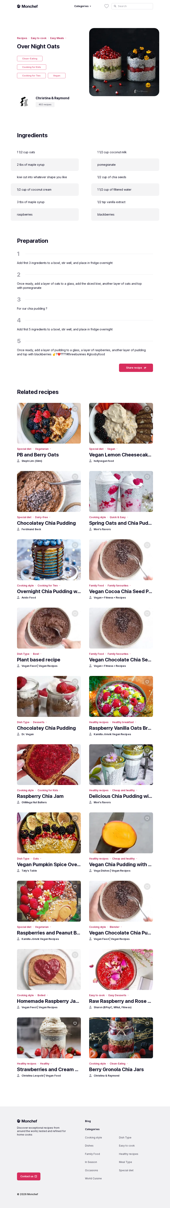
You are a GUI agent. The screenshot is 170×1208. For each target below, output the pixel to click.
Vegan (56, 75)
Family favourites (118, 585)
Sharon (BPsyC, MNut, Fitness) (113, 1007)
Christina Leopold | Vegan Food (41, 1075)
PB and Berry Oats (38, 455)
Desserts (38, 722)
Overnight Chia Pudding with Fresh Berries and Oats (49, 591)
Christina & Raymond (106, 1075)
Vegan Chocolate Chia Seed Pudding (121, 660)
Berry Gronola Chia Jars (116, 1069)
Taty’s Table (29, 870)
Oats (36, 858)
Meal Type (125, 1162)
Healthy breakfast (123, 722)
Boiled (41, 995)
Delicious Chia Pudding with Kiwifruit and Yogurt (121, 796)
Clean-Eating (29, 58)
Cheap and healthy (123, 790)
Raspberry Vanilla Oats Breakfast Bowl (121, 728)
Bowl (36, 653)
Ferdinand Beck (31, 529)
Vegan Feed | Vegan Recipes (40, 665)
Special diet (24, 448)
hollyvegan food (104, 460)
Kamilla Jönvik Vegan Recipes (112, 734)
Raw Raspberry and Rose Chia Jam (121, 1001)
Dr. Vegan (28, 734)
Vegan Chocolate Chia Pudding (121, 933)
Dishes (89, 1145)
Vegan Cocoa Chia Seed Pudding (121, 591)
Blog (88, 1121)
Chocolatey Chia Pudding (46, 523)
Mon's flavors (102, 529)
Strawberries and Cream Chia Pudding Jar (49, 1069)
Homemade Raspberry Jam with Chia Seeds (49, 1001)
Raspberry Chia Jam (40, 796)
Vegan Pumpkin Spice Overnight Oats (49, 864)
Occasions (91, 1170)
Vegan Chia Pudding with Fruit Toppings (121, 864)
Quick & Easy (117, 517)
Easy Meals (57, 38)
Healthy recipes (98, 722)
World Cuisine (93, 1178)
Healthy (44, 1063)
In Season (91, 1162)
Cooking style (97, 517)
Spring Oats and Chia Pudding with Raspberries (121, 523)
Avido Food (29, 597)
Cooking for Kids (31, 67)
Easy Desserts (117, 995)
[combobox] (132, 6)
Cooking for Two (31, 75)
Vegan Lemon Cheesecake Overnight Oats (121, 455)
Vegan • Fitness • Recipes (110, 597)
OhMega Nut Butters (34, 802)
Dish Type (23, 653)
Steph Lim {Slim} (32, 460)
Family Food (96, 585)
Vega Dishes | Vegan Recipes (112, 870)
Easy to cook (38, 38)
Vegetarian (41, 448)
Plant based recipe (38, 660)
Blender (114, 926)
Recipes (22, 38)
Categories (92, 1129)
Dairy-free (41, 517)
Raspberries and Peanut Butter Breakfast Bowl (49, 933)
